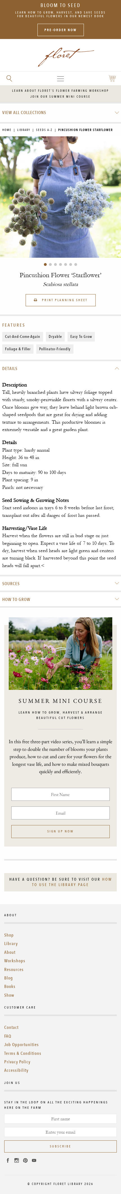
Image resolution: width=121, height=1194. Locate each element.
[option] (60, 197)
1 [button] (45, 264)
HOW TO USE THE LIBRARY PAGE (72, 882)
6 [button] (70, 264)
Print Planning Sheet (64, 300)
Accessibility (16, 1070)
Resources (14, 969)
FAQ (7, 1036)
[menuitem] (60, 112)
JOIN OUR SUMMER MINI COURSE (60, 97)
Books (9, 986)
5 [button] (65, 264)
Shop (9, 935)
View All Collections (24, 113)
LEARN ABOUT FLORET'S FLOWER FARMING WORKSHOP (60, 91)
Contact (11, 1027)
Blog (8, 978)
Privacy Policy (17, 1062)
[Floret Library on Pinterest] (25, 1161)
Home (7, 130)
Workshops (14, 961)
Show (9, 995)
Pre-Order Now (60, 30)
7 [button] (75, 264)
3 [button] (55, 264)
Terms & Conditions (22, 1053)
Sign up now (60, 831)
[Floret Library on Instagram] (16, 1161)
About (9, 952)
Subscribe (60, 1146)
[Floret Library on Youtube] (34, 1161)
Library (23, 130)
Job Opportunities (21, 1045)
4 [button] (60, 264)
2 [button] (50, 264)
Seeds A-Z (44, 130)
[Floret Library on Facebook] (8, 1161)
